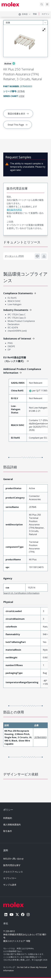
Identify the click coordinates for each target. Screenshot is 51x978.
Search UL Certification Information (21, 593)
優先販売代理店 (14, 209)
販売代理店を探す (12, 865)
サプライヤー (9, 878)
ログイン (45, 14)
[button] (44, 29)
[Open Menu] (47, 4)
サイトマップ (9, 967)
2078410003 (40, 737)
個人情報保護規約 (12, 824)
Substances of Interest (17, 338)
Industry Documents (15, 310)
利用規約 (7, 818)
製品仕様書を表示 (16, 113)
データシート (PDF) (14, 256)
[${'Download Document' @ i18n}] (44, 256)
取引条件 (7, 831)
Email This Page (16, 124)
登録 (35, 14)
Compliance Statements (18, 293)
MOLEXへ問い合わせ (13, 858)
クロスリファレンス (13, 871)
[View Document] (37, 256)
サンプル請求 (9, 884)
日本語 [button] (25, 14)
